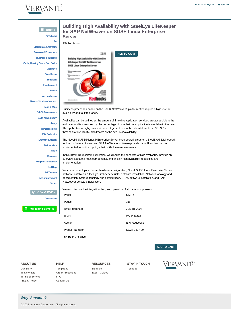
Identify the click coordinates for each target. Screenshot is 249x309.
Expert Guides (100, 272)
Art (55, 41)
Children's (52, 68)
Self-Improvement (48, 178)
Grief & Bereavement (47, 112)
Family (53, 90)
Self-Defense (51, 172)
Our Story (26, 268)
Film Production (49, 96)
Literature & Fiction (47, 139)
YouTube (132, 268)
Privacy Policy (28, 280)
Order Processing (66, 272)
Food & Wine (50, 107)
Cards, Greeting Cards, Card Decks (40, 63)
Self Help (52, 167)
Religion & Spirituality (46, 161)
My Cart (224, 4)
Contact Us (62, 280)
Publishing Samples (40, 208)
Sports (53, 183)
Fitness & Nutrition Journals (43, 101)
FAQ (58, 276)
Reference (52, 156)
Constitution (51, 74)
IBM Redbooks (49, 134)
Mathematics (50, 145)
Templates (62, 268)
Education (52, 79)
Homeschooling (49, 128)
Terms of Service (30, 276)
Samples (97, 268)
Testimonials (28, 272)
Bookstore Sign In (204, 4)
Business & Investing (46, 57)
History (53, 123)
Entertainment (50, 85)
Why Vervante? (34, 298)
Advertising (51, 36)
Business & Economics (45, 52)
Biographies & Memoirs (45, 47)
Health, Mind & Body (47, 118)
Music (54, 150)
